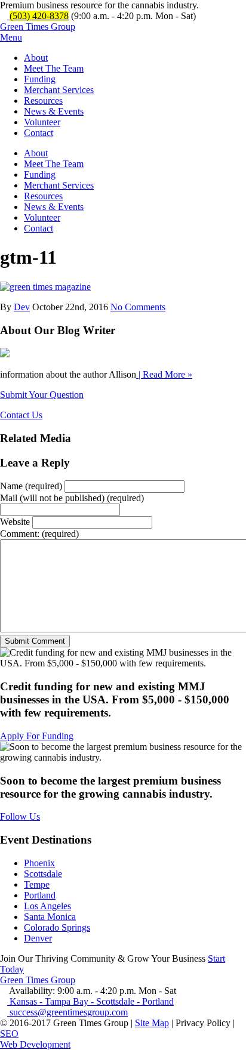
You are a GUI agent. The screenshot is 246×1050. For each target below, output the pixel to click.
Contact (38, 133)
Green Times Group (37, 26)
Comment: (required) (39, 534)
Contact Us (21, 415)
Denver (38, 938)
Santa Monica (50, 917)
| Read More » (164, 374)
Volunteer (42, 122)
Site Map (152, 1023)
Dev (22, 307)
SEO (9, 1034)
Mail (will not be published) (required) (72, 498)
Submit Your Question (42, 395)
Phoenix (39, 863)
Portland (40, 895)
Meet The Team (54, 68)
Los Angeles (47, 906)
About (36, 57)
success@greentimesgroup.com (67, 1012)
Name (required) (31, 486)
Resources (43, 100)
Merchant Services (59, 90)
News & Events (54, 111)
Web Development (35, 1044)
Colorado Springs (57, 927)
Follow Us (20, 816)
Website (15, 522)
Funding (40, 79)
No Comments (137, 307)
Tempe (37, 884)
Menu (11, 37)
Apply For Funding (36, 736)
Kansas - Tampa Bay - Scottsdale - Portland (90, 1001)
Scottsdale (43, 874)
